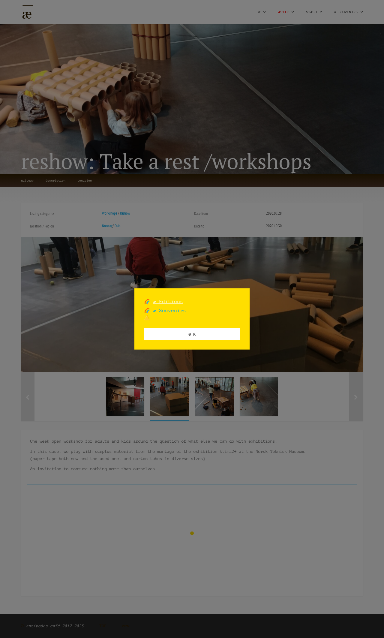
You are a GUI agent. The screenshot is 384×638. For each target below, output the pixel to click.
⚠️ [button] (147, 318)
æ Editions (168, 301)
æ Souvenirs (168, 310)
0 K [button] (192, 333)
